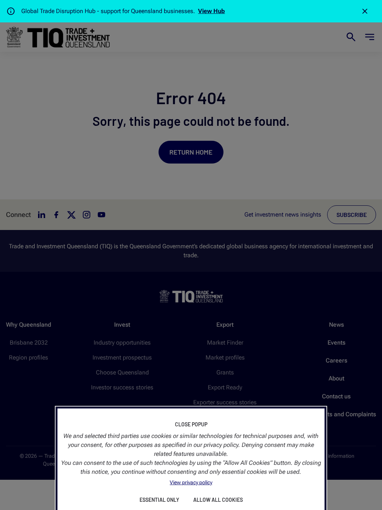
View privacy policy (191, 482)
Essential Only (159, 500)
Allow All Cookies (218, 500)
